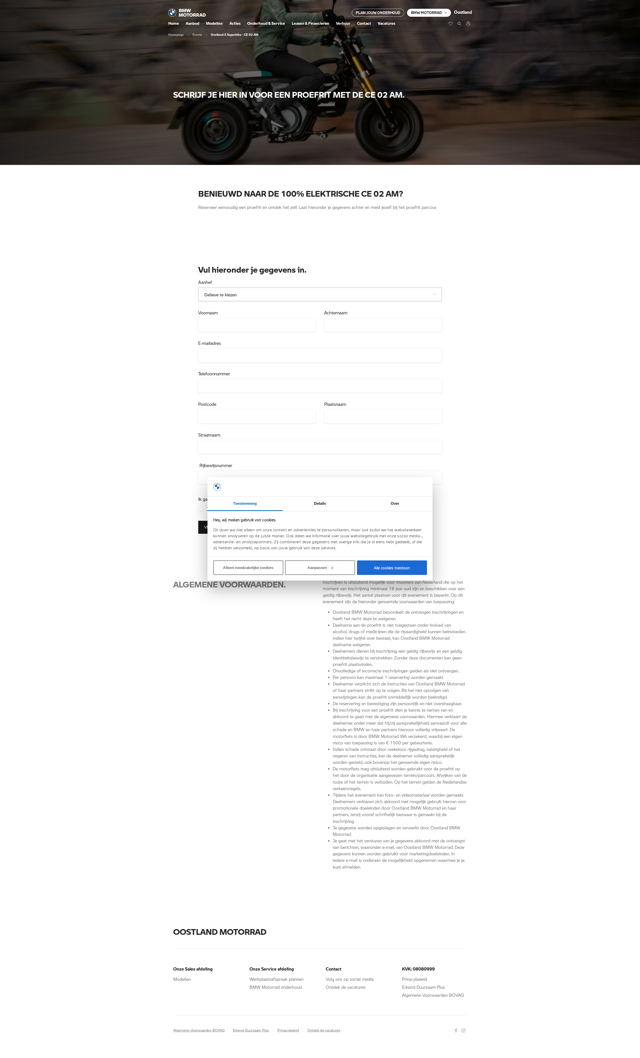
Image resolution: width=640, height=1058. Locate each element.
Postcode (207, 404)
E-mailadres (209, 343)
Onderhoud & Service (266, 23)
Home (173, 23)
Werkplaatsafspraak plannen (277, 979)
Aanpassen (317, 567)
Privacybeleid (414, 979)
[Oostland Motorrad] (468, 23)
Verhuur (343, 23)
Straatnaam (209, 435)
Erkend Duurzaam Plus (423, 987)
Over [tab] (395, 503)
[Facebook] (456, 1030)
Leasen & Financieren (310, 23)
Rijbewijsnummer (215, 465)
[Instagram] (464, 1030)
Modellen (214, 23)
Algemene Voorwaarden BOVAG (433, 995)
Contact (364, 23)
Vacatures (386, 23)
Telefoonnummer (214, 374)
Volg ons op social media (350, 979)
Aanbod (192, 23)
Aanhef (205, 282)
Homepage (176, 34)
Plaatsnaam (335, 404)
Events (197, 34)
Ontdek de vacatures (346, 987)
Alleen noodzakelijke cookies (248, 567)
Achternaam (336, 313)
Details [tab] (320, 503)
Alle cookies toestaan (392, 567)
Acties (235, 23)
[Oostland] (187, 13)
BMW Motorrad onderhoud (276, 987)
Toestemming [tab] (245, 503)
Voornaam (208, 313)
